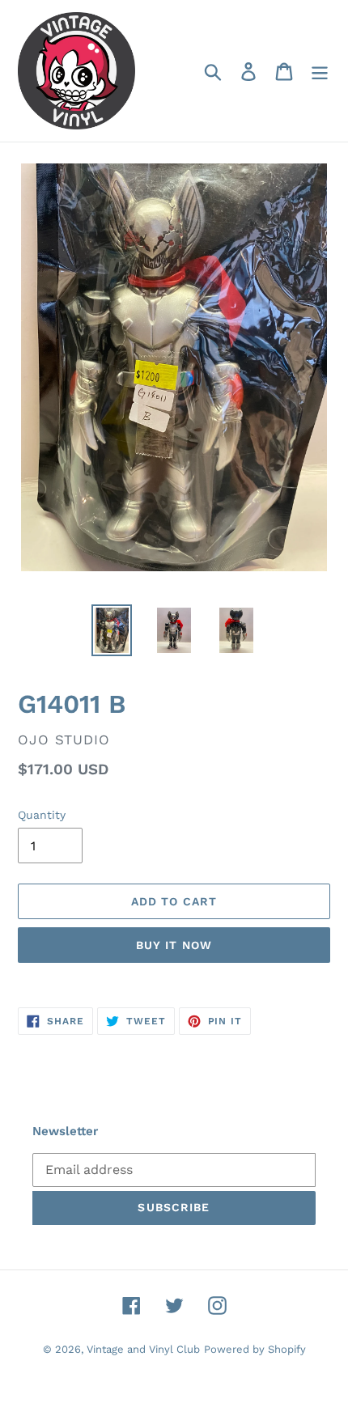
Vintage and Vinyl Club (143, 1349)
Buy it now (174, 945)
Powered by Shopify (255, 1349)
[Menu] (319, 71)
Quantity (42, 814)
